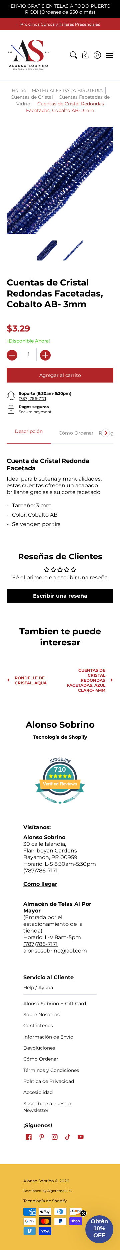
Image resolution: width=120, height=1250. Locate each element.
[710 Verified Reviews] (60, 807)
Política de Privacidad (48, 1081)
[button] (85, 55)
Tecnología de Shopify (60, 737)
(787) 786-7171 (32, 398)
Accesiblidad (38, 1092)
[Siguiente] (105, 433)
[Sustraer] (12, 355)
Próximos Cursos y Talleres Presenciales (60, 24)
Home (19, 90)
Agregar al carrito (60, 375)
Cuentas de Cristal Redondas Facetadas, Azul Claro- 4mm (86, 680)
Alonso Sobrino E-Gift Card (54, 1004)
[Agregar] (45, 355)
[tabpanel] (60, 490)
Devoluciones (39, 1048)
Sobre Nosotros (41, 1015)
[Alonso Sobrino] (28, 55)
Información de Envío (48, 1037)
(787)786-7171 (40, 870)
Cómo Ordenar (40, 1059)
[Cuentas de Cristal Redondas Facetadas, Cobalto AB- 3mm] (47, 250)
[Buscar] (73, 55)
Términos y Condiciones (51, 1070)
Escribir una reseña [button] (60, 596)
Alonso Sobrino (38, 1180)
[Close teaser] (83, 1213)
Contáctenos (38, 1026)
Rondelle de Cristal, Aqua (31, 680)
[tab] (29, 433)
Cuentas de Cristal (32, 97)
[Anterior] (14, 433)
